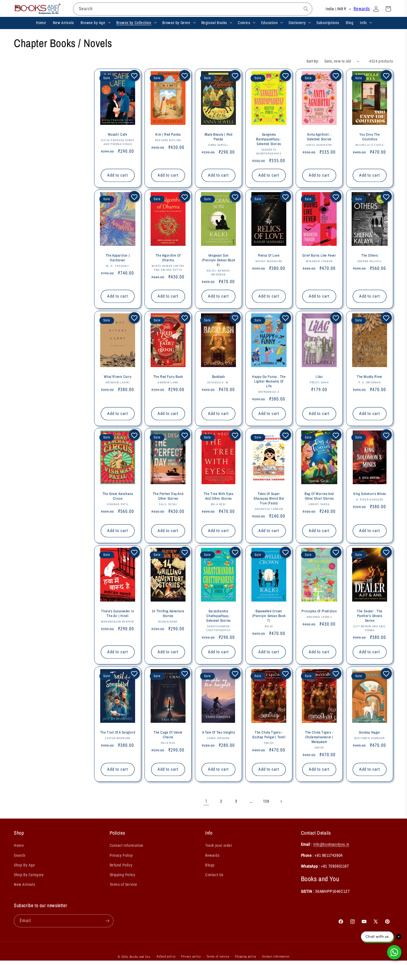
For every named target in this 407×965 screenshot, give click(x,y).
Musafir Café (117, 134)
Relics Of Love (268, 255)
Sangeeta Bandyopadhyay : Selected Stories (268, 139)
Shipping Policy (122, 875)
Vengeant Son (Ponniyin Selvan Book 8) (218, 260)
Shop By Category (29, 875)
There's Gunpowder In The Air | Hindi (117, 613)
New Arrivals (24, 884)
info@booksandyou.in (331, 844)
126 (266, 801)
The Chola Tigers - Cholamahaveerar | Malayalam (319, 737)
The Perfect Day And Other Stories (168, 496)
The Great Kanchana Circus (117, 496)
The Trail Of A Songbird (117, 732)
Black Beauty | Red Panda (218, 136)
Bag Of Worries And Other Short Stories (319, 496)
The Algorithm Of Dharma (168, 257)
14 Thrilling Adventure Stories (168, 613)
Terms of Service (124, 884)
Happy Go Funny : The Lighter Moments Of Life (268, 381)
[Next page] (281, 801)
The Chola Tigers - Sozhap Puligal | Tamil (268, 734)
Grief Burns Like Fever (319, 255)
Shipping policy (245, 956)
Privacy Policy (121, 855)
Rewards (362, 8)
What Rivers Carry (117, 377)
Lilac (319, 377)
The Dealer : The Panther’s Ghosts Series (369, 616)
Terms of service (218, 956)
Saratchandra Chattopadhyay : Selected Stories (218, 616)
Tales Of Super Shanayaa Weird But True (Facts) (269, 498)
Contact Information (126, 845)
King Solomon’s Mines (369, 494)
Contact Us (214, 875)
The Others (369, 255)
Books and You (140, 957)
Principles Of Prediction (319, 611)
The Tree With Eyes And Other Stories (218, 496)
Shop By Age (24, 865)
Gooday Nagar (369, 732)
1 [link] (206, 801)
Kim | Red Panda (168, 134)
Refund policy (166, 956)
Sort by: (312, 61)
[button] (95, 22)
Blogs (210, 865)
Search (19, 855)
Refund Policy (121, 865)
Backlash (218, 377)
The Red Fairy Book (168, 377)
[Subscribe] (107, 920)
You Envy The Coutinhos (369, 136)
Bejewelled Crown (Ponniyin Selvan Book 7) (268, 616)
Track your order (218, 845)
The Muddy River (369, 377)
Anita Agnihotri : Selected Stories (319, 136)
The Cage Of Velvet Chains (168, 734)
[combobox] (192, 9)
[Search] (306, 9)
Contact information (275, 956)
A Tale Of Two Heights (218, 732)
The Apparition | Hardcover (118, 257)
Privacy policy (191, 956)
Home (19, 845)
